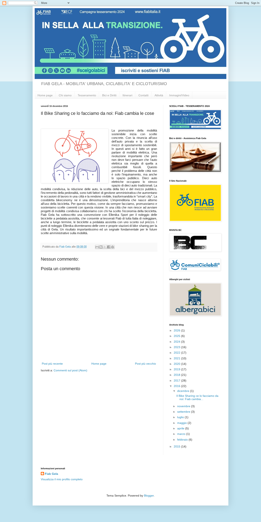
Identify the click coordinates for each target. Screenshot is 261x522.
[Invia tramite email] (97, 247)
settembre (184, 411)
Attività (159, 95)
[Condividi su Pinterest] (113, 247)
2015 (177, 446)
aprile (181, 428)
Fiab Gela (51, 473)
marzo (181, 433)
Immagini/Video (179, 95)
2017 (177, 380)
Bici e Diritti (109, 95)
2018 (177, 374)
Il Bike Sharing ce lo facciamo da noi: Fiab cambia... (197, 397)
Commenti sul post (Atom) (70, 370)
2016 (177, 386)
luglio (181, 417)
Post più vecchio (145, 363)
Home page (45, 95)
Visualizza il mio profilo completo (62, 479)
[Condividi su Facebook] (109, 247)
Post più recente (52, 363)
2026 (177, 330)
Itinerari (127, 95)
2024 (177, 341)
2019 (177, 369)
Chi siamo (65, 95)
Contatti (143, 95)
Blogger (149, 495)
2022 (177, 352)
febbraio (183, 439)
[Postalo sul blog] (101, 247)
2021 (177, 358)
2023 (177, 347)
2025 (177, 336)
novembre (184, 406)
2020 (177, 363)
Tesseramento (87, 95)
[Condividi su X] (105, 247)
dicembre (183, 391)
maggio (182, 422)
